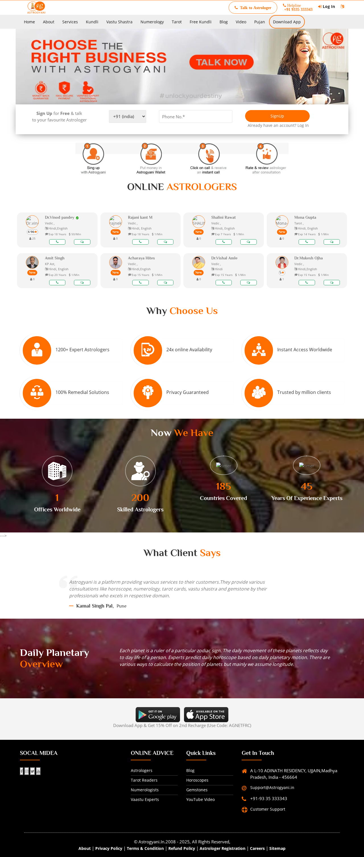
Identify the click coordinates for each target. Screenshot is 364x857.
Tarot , (299, 223)
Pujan (259, 21)
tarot (177, 21)
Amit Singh (55, 258)
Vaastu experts (145, 799)
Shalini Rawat (223, 217)
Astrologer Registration (222, 848)
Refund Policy (181, 848)
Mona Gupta (305, 217)
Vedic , (50, 223)
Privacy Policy (108, 848)
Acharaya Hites (141, 258)
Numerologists (145, 789)
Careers (257, 848)
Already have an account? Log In (275, 125)
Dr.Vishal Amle (224, 258)
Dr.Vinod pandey (59, 217)
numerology (152, 21)
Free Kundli (201, 21)
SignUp (277, 116)
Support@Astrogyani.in (272, 787)
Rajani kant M (140, 217)
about (48, 21)
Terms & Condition (145, 848)
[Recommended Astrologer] (77, 217)
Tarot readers (144, 780)
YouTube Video (200, 799)
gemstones (197, 789)
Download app (287, 21)
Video (241, 21)
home (29, 21)
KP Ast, (50, 264)
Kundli (92, 21)
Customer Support (267, 809)
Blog (224, 21)
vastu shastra (119, 21)
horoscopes (197, 780)
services (70, 21)
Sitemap (277, 848)
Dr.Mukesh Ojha (308, 258)
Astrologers (141, 770)
